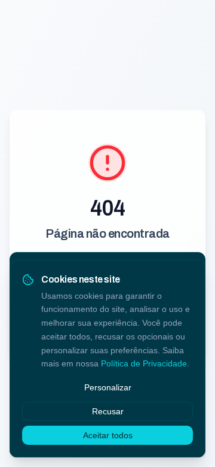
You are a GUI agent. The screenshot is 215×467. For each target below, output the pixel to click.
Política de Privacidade (144, 363)
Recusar (108, 411)
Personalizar (107, 387)
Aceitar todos (108, 435)
